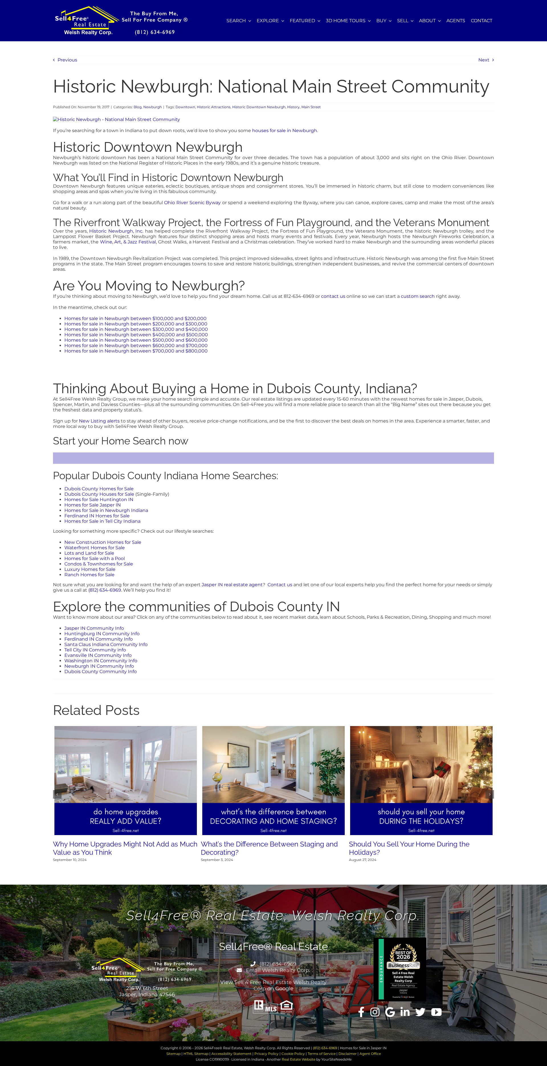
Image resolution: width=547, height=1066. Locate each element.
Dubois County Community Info (100, 671)
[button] (57, 794)
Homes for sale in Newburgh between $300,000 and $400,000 (136, 329)
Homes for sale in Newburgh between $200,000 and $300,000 (135, 324)
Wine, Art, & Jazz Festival (128, 242)
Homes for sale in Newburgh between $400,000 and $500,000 (136, 334)
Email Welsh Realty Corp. (277, 970)
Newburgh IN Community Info (99, 666)
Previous (67, 60)
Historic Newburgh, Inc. (116, 231)
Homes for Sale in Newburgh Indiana (106, 510)
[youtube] (436, 1012)
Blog (138, 107)
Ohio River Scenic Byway (192, 202)
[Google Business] (390, 1012)
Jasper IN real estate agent (232, 584)
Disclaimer (347, 1053)
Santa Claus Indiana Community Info (106, 644)
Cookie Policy (293, 1053)
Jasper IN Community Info (94, 628)
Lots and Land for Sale (89, 553)
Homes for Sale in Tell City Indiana (102, 521)
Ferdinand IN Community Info (98, 639)
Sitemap (173, 1053)
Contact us (280, 584)
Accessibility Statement (231, 1053)
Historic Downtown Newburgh (258, 107)
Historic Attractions (213, 107)
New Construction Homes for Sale (102, 542)
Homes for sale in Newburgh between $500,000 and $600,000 (136, 340)
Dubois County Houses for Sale (99, 494)
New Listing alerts (99, 421)
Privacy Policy (266, 1053)
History (293, 107)
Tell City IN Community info (95, 650)
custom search (418, 296)
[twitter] (420, 1012)
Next (483, 60)
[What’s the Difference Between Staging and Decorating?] (273, 728)
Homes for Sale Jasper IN (92, 505)
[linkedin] (405, 1012)
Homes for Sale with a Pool (94, 558)
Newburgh (152, 107)
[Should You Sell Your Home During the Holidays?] (421, 728)
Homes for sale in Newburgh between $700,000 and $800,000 (136, 351)
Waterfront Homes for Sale (94, 547)
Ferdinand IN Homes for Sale (97, 515)
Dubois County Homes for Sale (99, 488)
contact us (333, 296)
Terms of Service (322, 1053)
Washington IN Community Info (100, 660)
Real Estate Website (298, 1059)
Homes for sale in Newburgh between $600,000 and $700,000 (136, 345)
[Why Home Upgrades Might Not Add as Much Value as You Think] (125, 728)
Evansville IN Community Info (98, 655)
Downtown (185, 107)
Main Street (311, 107)
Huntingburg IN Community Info (102, 633)
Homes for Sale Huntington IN (98, 499)
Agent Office (370, 1053)
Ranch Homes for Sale (89, 574)
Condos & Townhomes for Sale (98, 564)
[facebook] (361, 1012)
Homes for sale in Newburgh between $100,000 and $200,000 (135, 318)
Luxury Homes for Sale (89, 569)
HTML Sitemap (196, 1053)
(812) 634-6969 (104, 590)
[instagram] (374, 1012)
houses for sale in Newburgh (284, 130)
